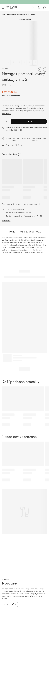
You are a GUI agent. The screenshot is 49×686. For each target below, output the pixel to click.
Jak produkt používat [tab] (32, 231)
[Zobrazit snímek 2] (13, 62)
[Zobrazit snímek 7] (40, 62)
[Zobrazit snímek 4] (24, 62)
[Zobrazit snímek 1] (8, 62)
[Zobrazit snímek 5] (29, 62)
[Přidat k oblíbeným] (45, 70)
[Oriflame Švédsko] (12, 7)
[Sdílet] (40, 70)
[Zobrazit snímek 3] (19, 62)
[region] (24, 43)
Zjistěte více (6, 220)
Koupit (29, 121)
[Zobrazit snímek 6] (35, 62)
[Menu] (3, 7)
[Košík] (44, 7)
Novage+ (6, 69)
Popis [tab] (12, 231)
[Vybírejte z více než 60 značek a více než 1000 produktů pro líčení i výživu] (33, 7)
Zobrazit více (6, 114)
